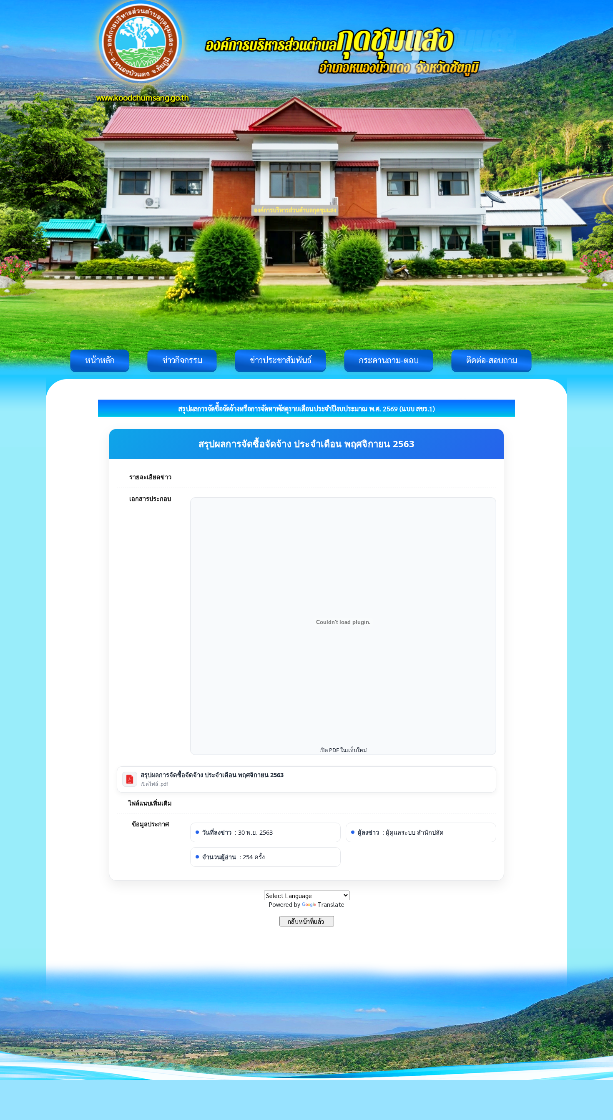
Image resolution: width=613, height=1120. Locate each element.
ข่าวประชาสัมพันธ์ (281, 360)
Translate (330, 904)
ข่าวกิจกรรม (182, 360)
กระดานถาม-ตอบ (389, 360)
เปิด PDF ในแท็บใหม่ (343, 750)
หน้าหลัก (100, 360)
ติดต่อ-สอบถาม (491, 360)
